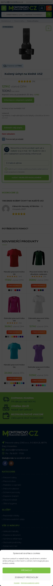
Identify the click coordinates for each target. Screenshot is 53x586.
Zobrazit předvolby (26, 577)
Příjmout (26, 570)
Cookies (17, 583)
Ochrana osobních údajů (30, 583)
